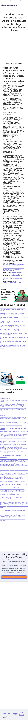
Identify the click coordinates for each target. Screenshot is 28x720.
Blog (5, 713)
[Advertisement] (14, 47)
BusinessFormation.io (17, 272)
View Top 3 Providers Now (14, 577)
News (10, 713)
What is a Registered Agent (17, 275)
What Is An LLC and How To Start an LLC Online (12, 279)
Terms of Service (21, 713)
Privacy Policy (15, 713)
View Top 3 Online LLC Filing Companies (12, 282)
